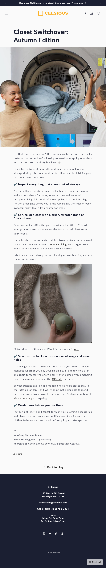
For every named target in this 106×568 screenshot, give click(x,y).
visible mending (23, 398)
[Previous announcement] (6, 3)
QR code (57, 379)
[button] (6, 13)
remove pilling (58, 244)
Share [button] (19, 454)
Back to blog (55, 467)
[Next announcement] (100, 3)
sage (76, 349)
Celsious (56, 553)
